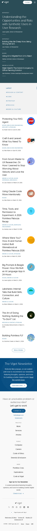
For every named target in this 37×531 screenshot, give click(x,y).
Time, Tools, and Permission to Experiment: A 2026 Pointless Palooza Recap (11, 215)
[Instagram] (20, 507)
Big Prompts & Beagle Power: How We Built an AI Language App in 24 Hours (13, 269)
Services (18, 430)
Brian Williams (8, 304)
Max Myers (7, 150)
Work (18, 426)
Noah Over (7, 130)
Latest (9, 88)
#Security (5, 127)
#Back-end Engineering (15, 125)
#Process (10, 105)
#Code (4, 53)
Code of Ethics (18, 453)
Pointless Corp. (18, 468)
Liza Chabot (5, 47)
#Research (13, 180)
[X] (9, 507)
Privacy (27, 524)
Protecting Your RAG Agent (12, 120)
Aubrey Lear (7, 229)
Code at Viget (18, 476)
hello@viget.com (19, 415)
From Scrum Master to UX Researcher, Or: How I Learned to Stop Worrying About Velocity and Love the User (13, 167)
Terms (22, 524)
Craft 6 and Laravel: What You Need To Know (11, 141)
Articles (18, 435)
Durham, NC (21, 517)
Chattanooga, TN (18, 519)
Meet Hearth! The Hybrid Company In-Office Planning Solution (18, 69)
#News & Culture (7, 65)
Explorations (18, 472)
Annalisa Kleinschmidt (10, 325)
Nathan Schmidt (7, 59)
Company (18, 445)
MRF (32, 524)
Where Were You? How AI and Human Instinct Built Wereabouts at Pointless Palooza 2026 (13, 244)
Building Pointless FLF (12, 335)
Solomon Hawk (8, 341)
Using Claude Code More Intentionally (12, 193)
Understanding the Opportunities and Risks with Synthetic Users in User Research (17, 22)
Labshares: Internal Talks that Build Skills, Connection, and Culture (12, 293)
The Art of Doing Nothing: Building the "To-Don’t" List (12, 316)
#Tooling (12, 127)
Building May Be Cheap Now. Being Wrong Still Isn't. (16, 42)
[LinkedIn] (24, 507)
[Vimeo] (28, 507)
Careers (18, 449)
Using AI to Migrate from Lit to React (17, 56)
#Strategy (5, 12)
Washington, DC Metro (11, 517)
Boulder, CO (29, 517)
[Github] (13, 507)
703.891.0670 (18, 418)
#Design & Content (14, 92)
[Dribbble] (16, 507)
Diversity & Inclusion (18, 458)
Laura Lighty (5, 32)
